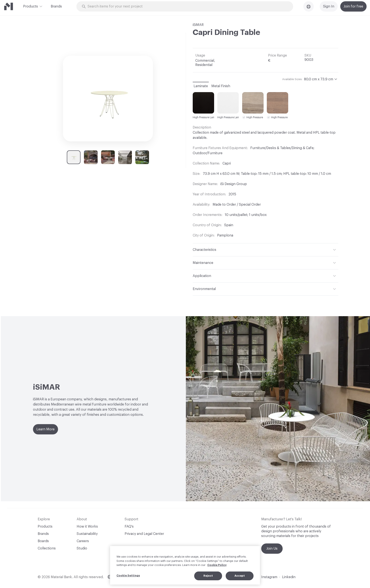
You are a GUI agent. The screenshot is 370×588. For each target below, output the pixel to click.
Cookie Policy (217, 565)
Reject (208, 575)
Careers (83, 541)
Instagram (269, 577)
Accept (239, 575)
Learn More (45, 429)
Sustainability (87, 534)
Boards (43, 541)
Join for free (353, 6)
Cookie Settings (128, 575)
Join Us (272, 548)
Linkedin (288, 577)
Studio (82, 548)
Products (30, 6)
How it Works (87, 526)
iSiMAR (198, 25)
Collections (47, 548)
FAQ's (129, 526)
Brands (56, 6)
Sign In (328, 6)
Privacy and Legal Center (144, 534)
